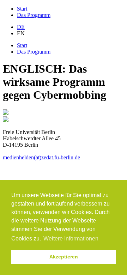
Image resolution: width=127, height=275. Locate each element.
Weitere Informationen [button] (70, 239)
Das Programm (33, 15)
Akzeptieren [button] (63, 256)
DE (21, 27)
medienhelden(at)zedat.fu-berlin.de (41, 157)
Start (22, 9)
